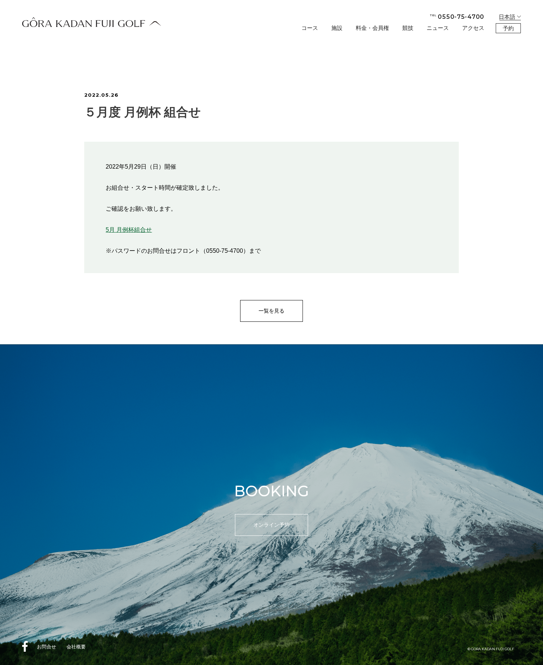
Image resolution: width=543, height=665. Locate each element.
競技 (407, 28)
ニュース (438, 28)
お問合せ (46, 647)
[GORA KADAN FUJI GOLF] (91, 22)
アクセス (473, 28)
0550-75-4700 (457, 16)
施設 (336, 28)
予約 (508, 28)
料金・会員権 (372, 28)
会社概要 (76, 647)
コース (309, 28)
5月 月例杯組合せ (129, 229)
